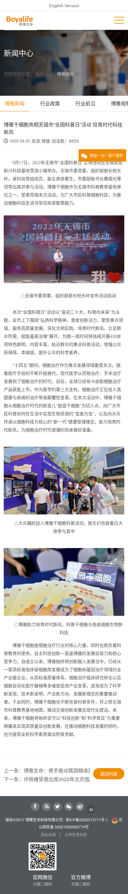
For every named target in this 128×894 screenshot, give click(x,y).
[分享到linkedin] (46, 806)
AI (91, 809)
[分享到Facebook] (35, 806)
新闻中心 (44, 74)
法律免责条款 (76, 834)
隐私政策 (48, 834)
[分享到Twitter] (57, 806)
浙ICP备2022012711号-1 (87, 819)
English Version (64, 5)
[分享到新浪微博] (79, 806)
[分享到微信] (68, 806)
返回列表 (108, 774)
